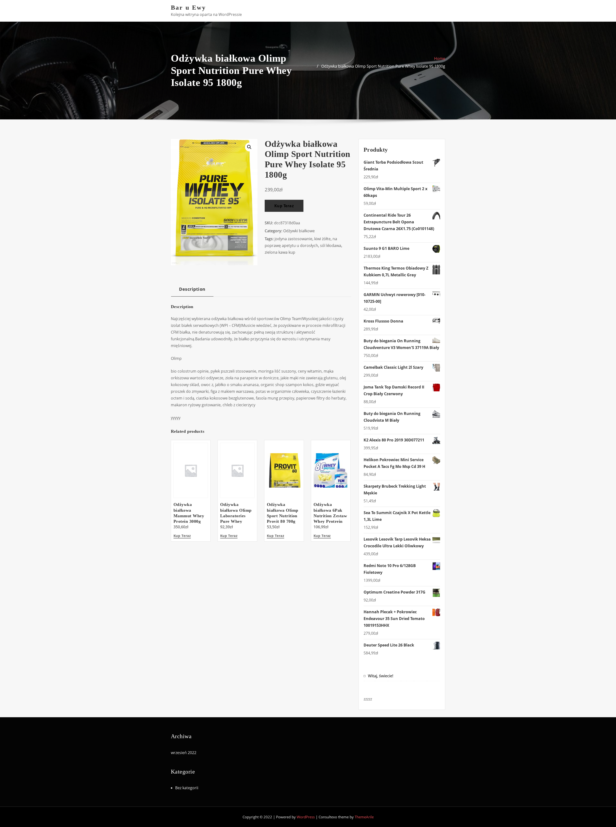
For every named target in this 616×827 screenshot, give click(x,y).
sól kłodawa (330, 245)
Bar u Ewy (188, 7)
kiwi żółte (322, 238)
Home (439, 58)
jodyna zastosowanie (293, 238)
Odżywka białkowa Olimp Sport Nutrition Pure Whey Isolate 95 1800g (383, 66)
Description (192, 289)
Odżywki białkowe (299, 230)
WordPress (306, 816)
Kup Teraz (284, 205)
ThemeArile (364, 816)
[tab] (192, 291)
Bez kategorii (186, 787)
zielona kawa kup (280, 252)
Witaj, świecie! (380, 675)
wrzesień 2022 (183, 752)
